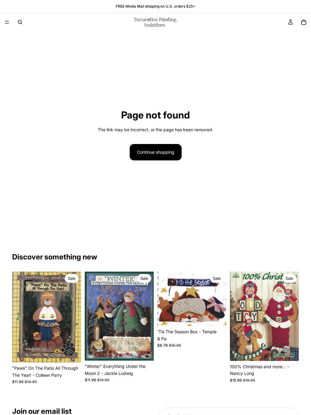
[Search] (20, 22)
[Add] (71, 353)
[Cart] (303, 22)
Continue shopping (155, 152)
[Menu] (7, 22)
